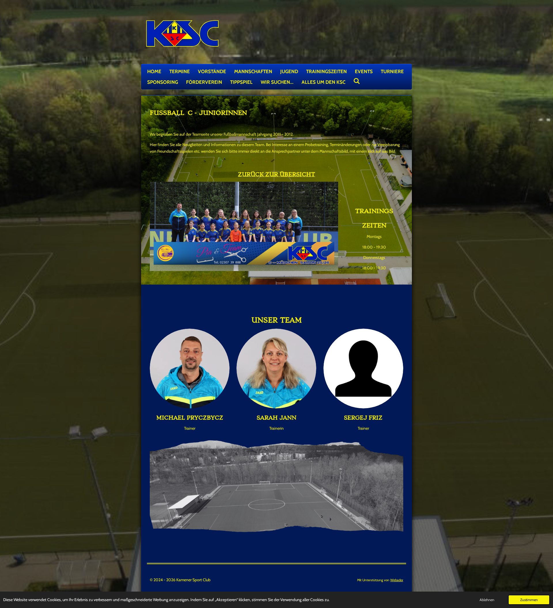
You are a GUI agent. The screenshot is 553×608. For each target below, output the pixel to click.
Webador (396, 580)
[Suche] (356, 81)
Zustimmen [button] (529, 600)
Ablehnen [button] (487, 600)
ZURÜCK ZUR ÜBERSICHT (276, 174)
